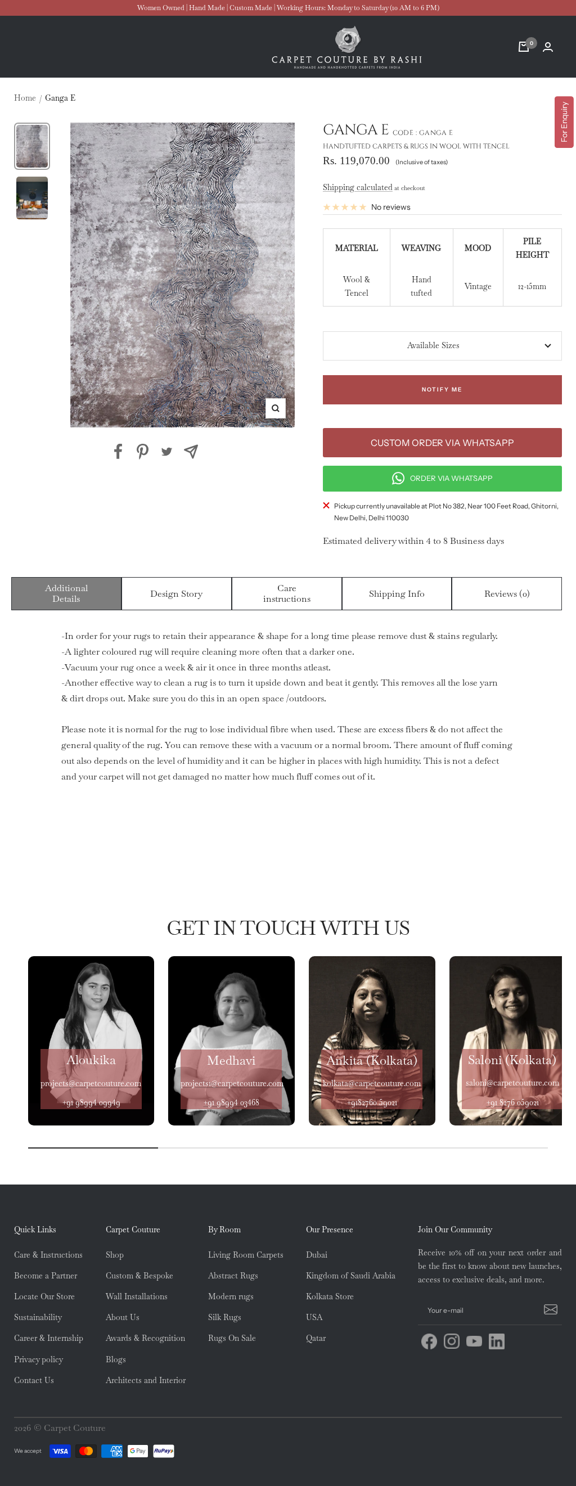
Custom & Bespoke (139, 1276)
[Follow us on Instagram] (451, 1341)
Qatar (316, 1338)
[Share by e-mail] (191, 452)
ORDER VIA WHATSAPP (451, 478)
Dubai (316, 1255)
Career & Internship (48, 1338)
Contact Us (34, 1380)
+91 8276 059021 (512, 1102)
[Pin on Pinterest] (143, 452)
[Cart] (523, 47)
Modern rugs (231, 1296)
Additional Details (66, 593)
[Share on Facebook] (118, 452)
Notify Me (442, 389)
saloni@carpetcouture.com (512, 1083)
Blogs (116, 1359)
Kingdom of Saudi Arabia (350, 1276)
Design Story (176, 594)
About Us (123, 1317)
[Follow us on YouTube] (474, 1341)
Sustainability (38, 1317)
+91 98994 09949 (91, 1102)
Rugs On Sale (232, 1338)
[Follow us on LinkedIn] (496, 1341)
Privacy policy (38, 1359)
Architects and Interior (146, 1380)
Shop (115, 1255)
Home (25, 98)
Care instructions (286, 593)
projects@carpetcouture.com (90, 1083)
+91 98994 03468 (231, 1102)
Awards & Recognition (145, 1338)
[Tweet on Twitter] (167, 451)
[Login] (548, 47)
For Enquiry (564, 122)
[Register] (549, 1310)
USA (314, 1317)
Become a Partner (45, 1276)
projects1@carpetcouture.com (232, 1083)
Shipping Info (397, 594)
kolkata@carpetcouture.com (372, 1083)
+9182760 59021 (371, 1102)
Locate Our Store (44, 1296)
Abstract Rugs (233, 1276)
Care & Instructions (48, 1255)
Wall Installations (137, 1296)
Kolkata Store (330, 1296)
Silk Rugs (224, 1317)
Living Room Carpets (246, 1255)
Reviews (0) (507, 594)
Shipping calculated (358, 187)
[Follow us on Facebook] (429, 1341)
